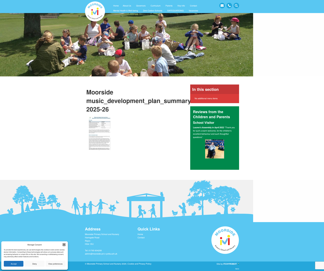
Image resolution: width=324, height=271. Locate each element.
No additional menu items (206, 98)
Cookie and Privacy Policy (139, 263)
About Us (127, 5)
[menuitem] (116, 5)
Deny (34, 263)
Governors (141, 5)
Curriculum (155, 5)
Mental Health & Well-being (125, 10)
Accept (14, 263)
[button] (64, 244)
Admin (237, 269)
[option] (214, 143)
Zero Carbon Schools (152, 10)
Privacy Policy (99, 269)
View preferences (55, 263)
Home (116, 5)
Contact (193, 5)
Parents (169, 5)
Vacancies (193, 10)
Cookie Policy (89, 269)
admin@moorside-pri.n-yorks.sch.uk (101, 253)
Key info (181, 5)
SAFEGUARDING (175, 10)
